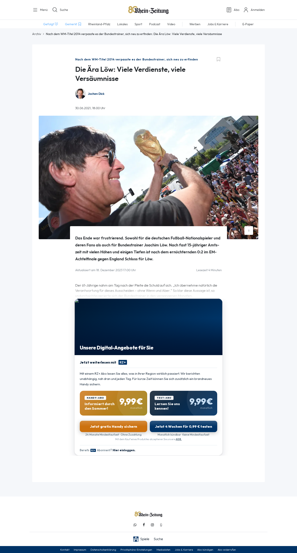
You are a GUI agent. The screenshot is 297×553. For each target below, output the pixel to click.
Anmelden (258, 10)
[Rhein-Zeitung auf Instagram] (152, 525)
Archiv (36, 34)
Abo (236, 10)
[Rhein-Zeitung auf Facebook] (144, 525)
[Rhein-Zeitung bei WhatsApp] (135, 525)
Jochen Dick (96, 94)
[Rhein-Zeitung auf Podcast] (161, 525)
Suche (64, 10)
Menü (43, 10)
